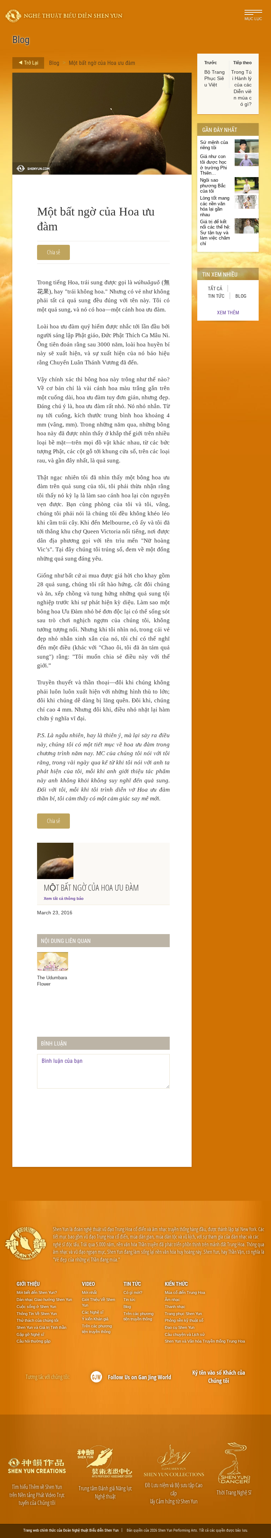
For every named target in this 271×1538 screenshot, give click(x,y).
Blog (54, 62)
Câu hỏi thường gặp (33, 1341)
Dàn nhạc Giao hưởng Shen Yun (44, 1299)
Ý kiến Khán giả (95, 1319)
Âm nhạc (172, 1299)
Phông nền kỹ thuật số (184, 1320)
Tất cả (215, 288)
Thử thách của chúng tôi (37, 1320)
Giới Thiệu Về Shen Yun (98, 1302)
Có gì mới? (133, 1292)
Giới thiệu (28, 1283)
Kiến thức (176, 1283)
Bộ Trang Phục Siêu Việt (214, 78)
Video (88, 1283)
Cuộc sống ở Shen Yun (36, 1306)
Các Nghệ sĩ (92, 1312)
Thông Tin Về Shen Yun (37, 1314)
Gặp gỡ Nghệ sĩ (30, 1334)
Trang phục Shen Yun (183, 1314)
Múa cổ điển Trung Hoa (185, 1292)
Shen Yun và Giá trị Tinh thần (41, 1327)
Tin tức (216, 295)
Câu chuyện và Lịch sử (185, 1334)
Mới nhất (89, 1292)
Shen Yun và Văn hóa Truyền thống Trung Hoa (205, 1341)
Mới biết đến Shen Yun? (37, 1292)
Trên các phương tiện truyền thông (97, 1329)
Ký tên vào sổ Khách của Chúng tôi (218, 1377)
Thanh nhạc (175, 1306)
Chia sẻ (53, 252)
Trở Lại (30, 62)
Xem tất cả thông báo (64, 898)
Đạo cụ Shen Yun (179, 1327)
